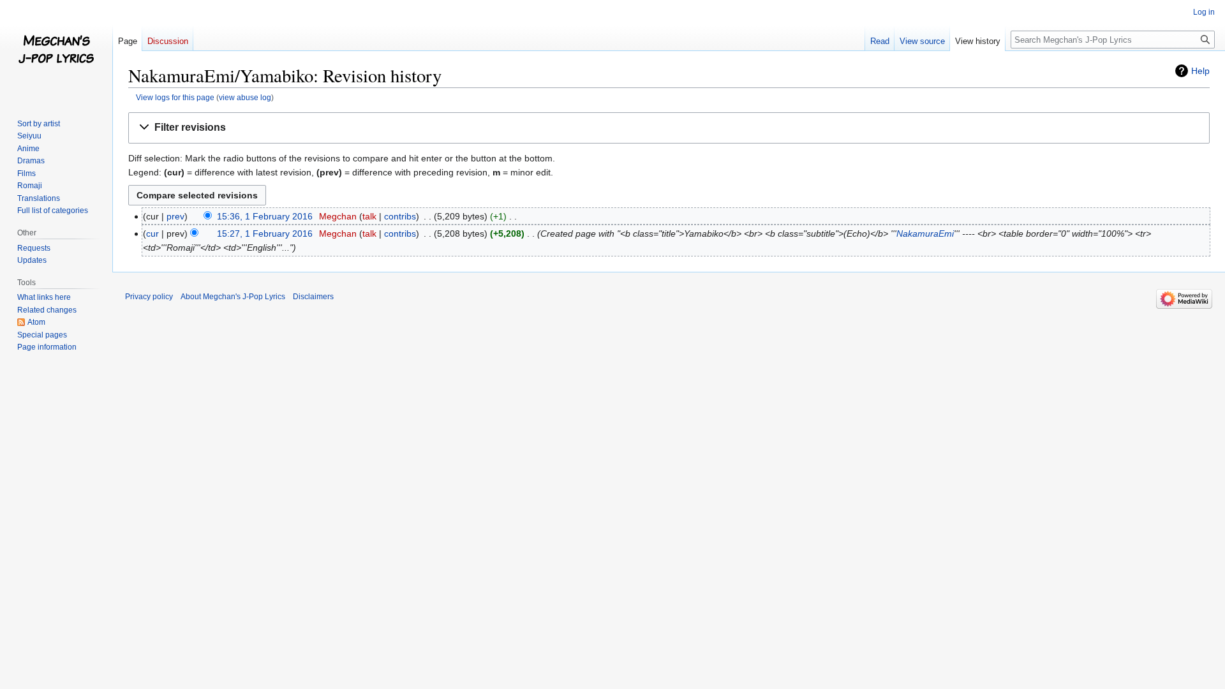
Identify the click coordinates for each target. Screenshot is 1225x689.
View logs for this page (175, 97)
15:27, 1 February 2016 (265, 233)
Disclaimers (313, 296)
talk (369, 216)
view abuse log (245, 97)
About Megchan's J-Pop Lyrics (233, 296)
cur (152, 233)
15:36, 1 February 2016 (265, 216)
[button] (669, 127)
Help (1200, 71)
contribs (400, 216)
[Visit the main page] (56, 51)
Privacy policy (149, 296)
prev (175, 216)
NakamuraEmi (925, 233)
